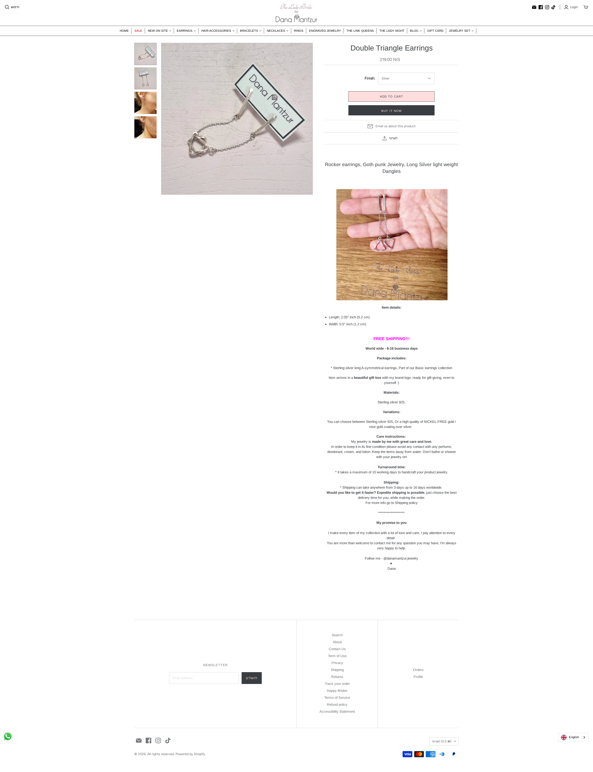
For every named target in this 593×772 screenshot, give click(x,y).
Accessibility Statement (337, 711)
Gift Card (435, 30)
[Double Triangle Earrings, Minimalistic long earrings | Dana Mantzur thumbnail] (145, 78)
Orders (418, 670)
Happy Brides (337, 691)
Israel (441, 741)
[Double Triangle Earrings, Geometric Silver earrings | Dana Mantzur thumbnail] (145, 54)
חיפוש (15, 7)
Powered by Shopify (190, 754)
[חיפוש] (7, 7)
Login (574, 7)
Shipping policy (406, 503)
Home (124, 30)
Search (337, 635)
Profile (418, 677)
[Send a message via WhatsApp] (7, 736)
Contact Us (337, 649)
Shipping (337, 670)
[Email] (534, 7)
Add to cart (391, 96)
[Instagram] (547, 7)
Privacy (337, 663)
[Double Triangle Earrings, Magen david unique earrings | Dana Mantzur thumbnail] (145, 103)
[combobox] (573, 737)
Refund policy (337, 704)
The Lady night (391, 30)
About (337, 642)
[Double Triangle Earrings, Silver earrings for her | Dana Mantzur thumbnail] (145, 127)
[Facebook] (540, 7)
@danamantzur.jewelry (400, 558)
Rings (298, 30)
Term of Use (337, 656)
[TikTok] (553, 7)
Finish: (370, 78)
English (574, 737)
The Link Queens (360, 30)
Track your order (337, 684)
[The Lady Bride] (296, 12)
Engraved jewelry (325, 30)
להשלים (251, 678)
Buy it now (391, 111)
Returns (337, 677)
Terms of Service (337, 697)
